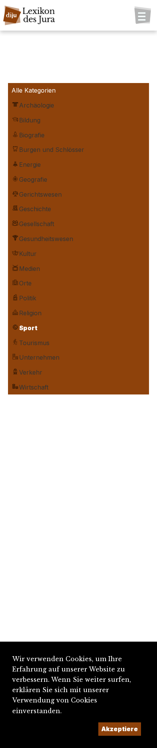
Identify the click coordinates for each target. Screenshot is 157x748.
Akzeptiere (119, 729)
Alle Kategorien (33, 90)
